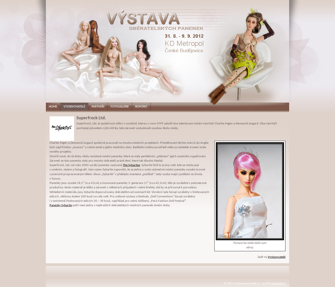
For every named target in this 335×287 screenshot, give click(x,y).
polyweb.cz (278, 283)
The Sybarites (131, 165)
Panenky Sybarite (61, 205)
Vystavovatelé (276, 257)
